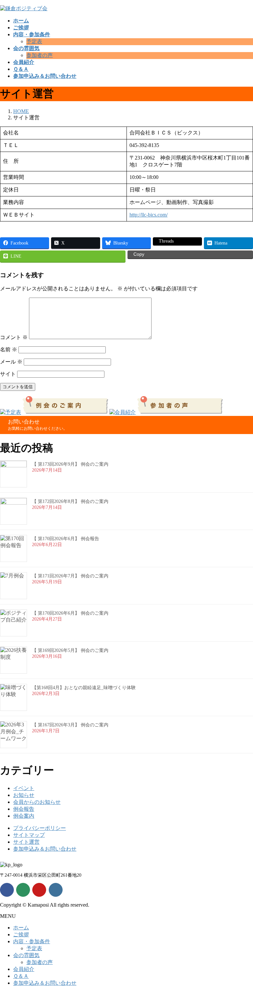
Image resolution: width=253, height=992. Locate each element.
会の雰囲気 (26, 955)
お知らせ (23, 795)
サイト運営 (26, 842)
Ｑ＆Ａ (21, 976)
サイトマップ (29, 835)
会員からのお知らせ (37, 802)
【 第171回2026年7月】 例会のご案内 (70, 575)
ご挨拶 (21, 934)
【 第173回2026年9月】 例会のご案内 (70, 464)
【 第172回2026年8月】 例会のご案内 (70, 501)
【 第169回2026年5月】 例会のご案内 (70, 650)
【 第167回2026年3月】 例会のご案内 (70, 724)
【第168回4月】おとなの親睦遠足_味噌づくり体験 (84, 687)
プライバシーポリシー (39, 828)
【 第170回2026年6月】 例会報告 (65, 538)
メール (11, 362)
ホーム (21, 927)
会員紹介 (23, 969)
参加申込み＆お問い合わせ (44, 849)
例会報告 (23, 809)
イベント (23, 788)
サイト (8, 374)
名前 (8, 349)
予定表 (34, 41)
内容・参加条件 (31, 941)
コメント (14, 337)
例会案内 (23, 816)
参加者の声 (39, 55)
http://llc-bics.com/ (148, 215)
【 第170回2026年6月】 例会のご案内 (70, 613)
